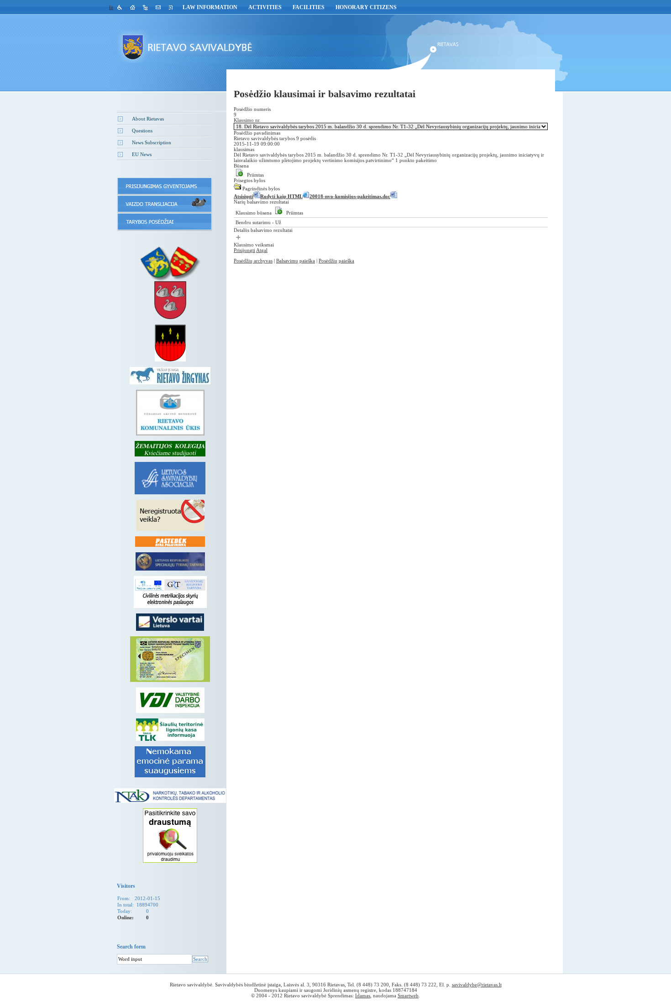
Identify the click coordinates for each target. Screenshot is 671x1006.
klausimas (244, 149)
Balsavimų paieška (295, 260)
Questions (142, 130)
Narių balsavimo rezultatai (261, 201)
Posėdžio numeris (252, 109)
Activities (265, 7)
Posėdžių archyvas (253, 260)
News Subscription (151, 142)
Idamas (362, 995)
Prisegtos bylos (249, 180)
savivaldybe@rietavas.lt (477, 984)
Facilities (309, 7)
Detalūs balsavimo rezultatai (263, 230)
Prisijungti (244, 250)
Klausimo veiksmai (254, 244)
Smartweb (408, 995)
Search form (131, 946)
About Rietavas (148, 118)
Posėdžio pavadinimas (257, 133)
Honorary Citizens (366, 7)
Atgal (261, 250)
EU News (142, 154)
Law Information (210, 7)
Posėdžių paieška (336, 260)
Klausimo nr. (247, 120)
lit (111, 7)
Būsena (241, 165)
